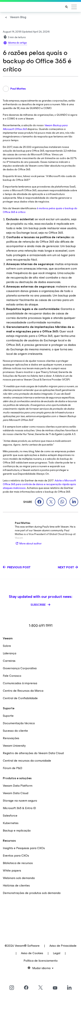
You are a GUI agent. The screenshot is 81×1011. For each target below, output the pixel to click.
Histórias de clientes (16, 885)
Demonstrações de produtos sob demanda (31, 892)
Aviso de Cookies (32, 953)
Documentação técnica (19, 723)
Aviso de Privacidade (62, 945)
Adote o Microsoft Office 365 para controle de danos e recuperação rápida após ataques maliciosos (39, 484)
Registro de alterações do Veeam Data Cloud (33, 753)
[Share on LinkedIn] (74, 501)
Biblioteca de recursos (18, 863)
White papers (12, 870)
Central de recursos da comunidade (27, 760)
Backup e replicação (17, 830)
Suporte (8, 715)
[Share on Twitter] (51, 501)
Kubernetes (10, 823)
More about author (30, 543)
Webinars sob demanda (19, 878)
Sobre (7, 645)
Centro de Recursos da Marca (23, 690)
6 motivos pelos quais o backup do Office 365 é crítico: (40, 210)
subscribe (39, 604)
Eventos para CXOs (16, 855)
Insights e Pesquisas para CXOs (24, 848)
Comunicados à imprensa (20, 683)
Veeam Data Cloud (15, 793)
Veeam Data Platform (17, 785)
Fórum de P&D (12, 768)
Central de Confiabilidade (20, 698)
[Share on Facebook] (39, 501)
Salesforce (10, 815)
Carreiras (9, 660)
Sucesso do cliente (15, 730)
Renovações (11, 738)
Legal (56, 953)
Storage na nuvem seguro (20, 800)
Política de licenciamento (41, 960)
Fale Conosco (12, 675)
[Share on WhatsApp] (62, 501)
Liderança (9, 653)
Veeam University (14, 745)
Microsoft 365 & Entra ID (19, 808)
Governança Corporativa (20, 668)
